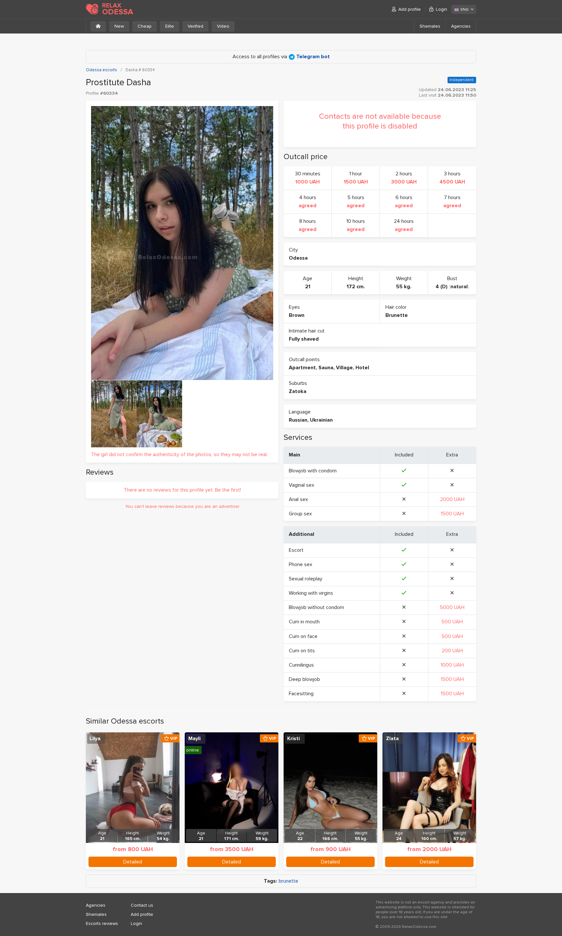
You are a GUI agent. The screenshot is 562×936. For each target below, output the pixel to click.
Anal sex (298, 499)
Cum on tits (302, 650)
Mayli (194, 738)
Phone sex (300, 564)
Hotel (362, 367)
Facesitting (301, 693)
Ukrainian (321, 420)
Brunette (396, 315)
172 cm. (356, 286)
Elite (169, 26)
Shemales (430, 26)
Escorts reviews (102, 923)
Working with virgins (311, 593)
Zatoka (297, 391)
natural (459, 286)
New (119, 26)
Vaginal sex (301, 485)
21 (307, 286)
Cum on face (303, 636)
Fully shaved (304, 339)
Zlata (392, 738)
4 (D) (441, 286)
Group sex (300, 513)
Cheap (145, 26)
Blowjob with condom (313, 471)
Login (441, 9)
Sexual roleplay (305, 579)
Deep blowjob (304, 679)
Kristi (293, 738)
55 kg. (403, 286)
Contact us (142, 905)
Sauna (325, 367)
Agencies (461, 26)
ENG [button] (465, 9)
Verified (195, 26)
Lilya (94, 738)
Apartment (302, 367)
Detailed (132, 862)
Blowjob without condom (316, 607)
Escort (296, 550)
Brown (296, 315)
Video (223, 26)
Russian (298, 420)
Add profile (409, 9)
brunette (288, 881)
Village (344, 367)
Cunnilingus (301, 665)
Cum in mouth (304, 621)
